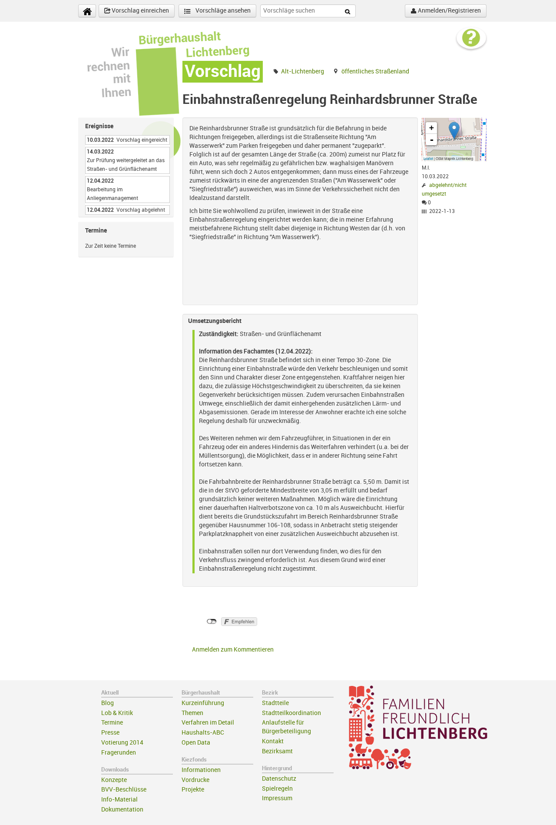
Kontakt (273, 741)
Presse (110, 732)
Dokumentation (122, 809)
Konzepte (114, 780)
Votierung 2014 (122, 742)
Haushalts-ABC (203, 732)
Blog (107, 703)
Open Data (196, 742)
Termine (112, 722)
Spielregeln (277, 788)
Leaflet (428, 158)
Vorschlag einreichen (139, 10)
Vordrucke (195, 780)
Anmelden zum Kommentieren (233, 649)
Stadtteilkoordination (291, 713)
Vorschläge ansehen (222, 10)
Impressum (277, 798)
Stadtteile (275, 703)
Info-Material (119, 799)
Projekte (193, 789)
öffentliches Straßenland (375, 71)
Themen (192, 713)
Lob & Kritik (117, 713)
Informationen (201, 770)
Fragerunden (118, 752)
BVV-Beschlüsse (123, 789)
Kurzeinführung (203, 703)
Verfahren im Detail (208, 722)
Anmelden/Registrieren (449, 10)
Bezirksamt (277, 751)
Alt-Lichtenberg (302, 71)
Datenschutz (279, 778)
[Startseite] (87, 10)
